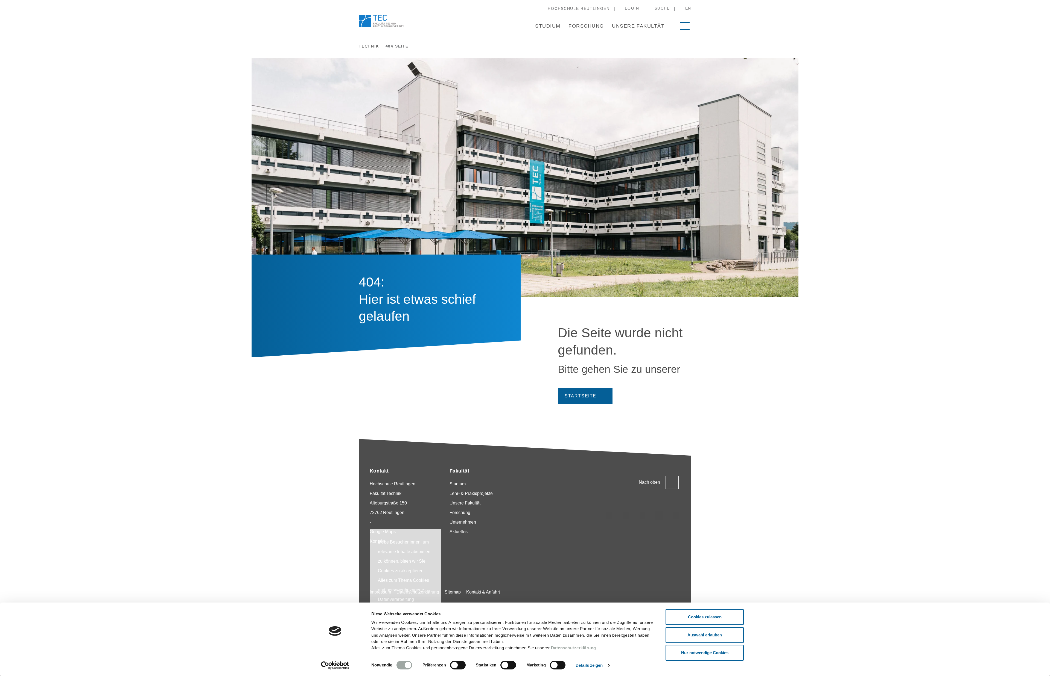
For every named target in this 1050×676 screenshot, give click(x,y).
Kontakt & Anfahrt (483, 592)
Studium (547, 26)
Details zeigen (589, 665)
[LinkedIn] (642, 515)
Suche (662, 8)
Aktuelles (459, 531)
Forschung (586, 26)
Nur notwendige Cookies (704, 652)
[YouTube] (676, 515)
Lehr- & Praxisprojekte (471, 493)
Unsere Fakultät (638, 26)
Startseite (580, 396)
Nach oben (649, 482)
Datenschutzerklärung (573, 647)
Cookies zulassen (705, 617)
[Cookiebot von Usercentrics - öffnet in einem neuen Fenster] (335, 665)
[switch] (458, 665)
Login (632, 8)
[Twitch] (659, 515)
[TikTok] (626, 515)
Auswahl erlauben (704, 635)
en (688, 8)
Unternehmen (463, 522)
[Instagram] (609, 515)
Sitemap (453, 592)
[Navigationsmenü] (684, 26)
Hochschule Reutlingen (578, 8)
